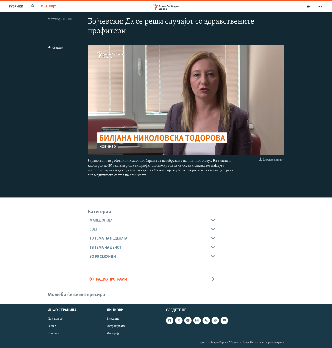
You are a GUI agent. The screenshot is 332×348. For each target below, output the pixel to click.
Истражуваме (116, 326)
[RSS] (206, 320)
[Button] (55, 48)
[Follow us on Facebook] (169, 320)
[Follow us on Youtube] (188, 320)
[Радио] (320, 6)
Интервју (48, 6)
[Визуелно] (308, 6)
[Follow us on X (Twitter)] (178, 320)
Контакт (53, 333)
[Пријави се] (224, 320)
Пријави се (55, 319)
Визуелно (113, 319)
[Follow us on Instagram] (197, 320)
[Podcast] (215, 320)
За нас (52, 326)
